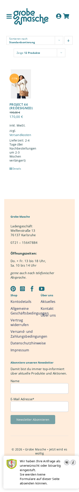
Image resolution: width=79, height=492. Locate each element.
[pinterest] (13, 288)
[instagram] (22, 288)
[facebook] (32, 288)
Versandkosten (20, 135)
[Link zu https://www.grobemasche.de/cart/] (66, 16)
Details (16, 168)
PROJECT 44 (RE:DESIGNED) (21, 106)
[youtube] (41, 288)
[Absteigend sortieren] (68, 40)
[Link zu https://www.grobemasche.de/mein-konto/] (58, 16)
